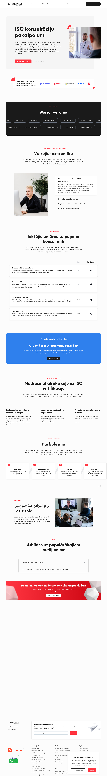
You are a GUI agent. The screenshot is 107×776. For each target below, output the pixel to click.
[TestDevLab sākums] (14, 4)
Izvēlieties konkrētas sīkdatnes (86, 761)
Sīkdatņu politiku (88, 765)
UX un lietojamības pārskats (38, 759)
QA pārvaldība (35, 748)
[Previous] (95, 486)
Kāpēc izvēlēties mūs (84, 748)
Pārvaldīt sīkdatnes (78, 770)
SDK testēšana (59, 761)
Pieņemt (92, 770)
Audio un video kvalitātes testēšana (64, 771)
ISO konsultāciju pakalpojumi (39, 775)
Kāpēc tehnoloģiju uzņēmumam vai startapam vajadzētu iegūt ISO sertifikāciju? (45, 569)
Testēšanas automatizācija (38, 753)
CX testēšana (34, 764)
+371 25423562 (12, 729)
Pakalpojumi (35, 746)
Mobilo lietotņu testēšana (62, 748)
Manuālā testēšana (36, 755)
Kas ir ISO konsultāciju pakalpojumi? (32, 562)
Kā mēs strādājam (83, 750)
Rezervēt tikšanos (39, 61)
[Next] (99, 486)
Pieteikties (74, 733)
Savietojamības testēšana (38, 768)
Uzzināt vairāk (53, 358)
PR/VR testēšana (59, 764)
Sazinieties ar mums (93, 4)
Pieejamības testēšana (37, 757)
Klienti (80, 4)
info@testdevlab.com (13, 726)
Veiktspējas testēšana (37, 750)
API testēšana (58, 759)
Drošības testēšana (36, 761)
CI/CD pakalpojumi (36, 766)
